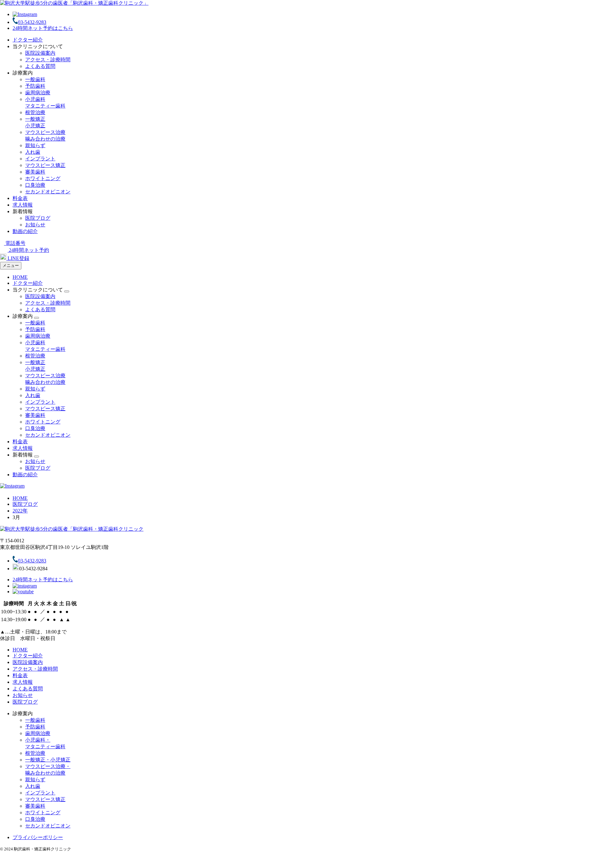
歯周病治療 (37, 92)
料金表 (20, 198)
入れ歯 (32, 152)
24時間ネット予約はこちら (43, 28)
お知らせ (35, 224)
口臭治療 (35, 185)
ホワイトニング (42, 178)
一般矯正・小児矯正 (47, 759)
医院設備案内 (40, 53)
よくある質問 (40, 66)
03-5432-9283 (32, 22)
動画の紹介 (25, 231)
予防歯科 (35, 86)
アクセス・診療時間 (47, 59)
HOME (20, 277)
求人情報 (23, 204)
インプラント (40, 158)
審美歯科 (35, 171)
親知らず (35, 145)
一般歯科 (35, 79)
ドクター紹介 (28, 39)
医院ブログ (37, 218)
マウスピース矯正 (45, 165)
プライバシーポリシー (38, 837)
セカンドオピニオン (47, 191)
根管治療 (35, 112)
